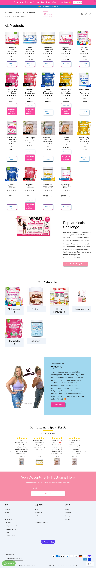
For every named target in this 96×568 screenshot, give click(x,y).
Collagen (35, 341)
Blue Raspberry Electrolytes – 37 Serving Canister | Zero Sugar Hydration (29, 49)
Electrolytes (14, 341)
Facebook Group (10, 530)
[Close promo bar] (93, 1)
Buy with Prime (83, 158)
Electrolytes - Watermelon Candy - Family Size (65, 185)
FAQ (35, 520)
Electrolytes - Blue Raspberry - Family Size (83, 90)
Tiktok (7, 533)
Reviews (37, 517)
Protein (35, 310)
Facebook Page (10, 536)
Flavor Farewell (57, 311)
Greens (66, 517)
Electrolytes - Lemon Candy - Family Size (47, 185)
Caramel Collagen (65, 138)
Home (7, 513)
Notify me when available (11, 110)
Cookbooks (79, 310)
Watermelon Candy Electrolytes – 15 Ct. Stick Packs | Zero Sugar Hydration (29, 185)
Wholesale (8, 520)
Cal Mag (67, 520)
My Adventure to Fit (28, 566)
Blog (35, 510)
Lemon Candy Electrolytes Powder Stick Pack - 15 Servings (83, 138)
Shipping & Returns (41, 523)
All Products (14, 310)
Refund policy (40, 565)
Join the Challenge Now (74, 265)
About (7, 517)
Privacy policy (49, 565)
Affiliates (8, 523)
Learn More (57, 405)
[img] (47, 431)
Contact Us (38, 513)
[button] (81, 14)
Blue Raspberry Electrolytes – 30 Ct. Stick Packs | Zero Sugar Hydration (47, 90)
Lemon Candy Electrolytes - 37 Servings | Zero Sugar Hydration (47, 49)
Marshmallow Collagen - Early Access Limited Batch (47, 138)
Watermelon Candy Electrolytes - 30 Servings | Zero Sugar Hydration (11, 49)
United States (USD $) (13, 559)
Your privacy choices (12, 526)
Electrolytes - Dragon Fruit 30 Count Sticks (11, 90)
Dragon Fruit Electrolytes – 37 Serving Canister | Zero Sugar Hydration (65, 49)
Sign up (47, 494)
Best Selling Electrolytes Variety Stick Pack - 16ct (82, 49)
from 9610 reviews (47, 434)
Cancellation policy (71, 565)
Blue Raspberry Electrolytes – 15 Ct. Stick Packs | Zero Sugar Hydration (12, 185)
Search (7, 510)
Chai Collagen (29, 137)
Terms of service (59, 565)
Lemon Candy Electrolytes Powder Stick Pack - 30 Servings (65, 90)
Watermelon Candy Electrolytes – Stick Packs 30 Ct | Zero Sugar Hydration (29, 90)
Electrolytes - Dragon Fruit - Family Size (12, 138)
